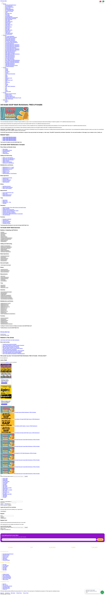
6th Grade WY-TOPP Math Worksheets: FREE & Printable (25, 453)
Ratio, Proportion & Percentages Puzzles (13, 97)
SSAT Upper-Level (9, 80)
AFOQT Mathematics (9, 7)
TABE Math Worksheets (10, 64)
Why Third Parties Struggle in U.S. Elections (11, 347)
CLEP (6, 12)
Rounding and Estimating (7, 177)
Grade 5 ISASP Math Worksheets (9, 138)
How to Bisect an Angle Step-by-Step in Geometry (12, 351)
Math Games (5, 559)
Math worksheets (15, 340)
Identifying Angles (4, 293)
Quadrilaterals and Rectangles (8, 209)
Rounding (2, 232)
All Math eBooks (6, 574)
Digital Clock (5, 201)
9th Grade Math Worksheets (10, 50)
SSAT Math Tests (8, 30)
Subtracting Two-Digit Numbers (9, 158)
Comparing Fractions (6, 223)
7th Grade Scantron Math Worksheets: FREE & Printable (25, 412)
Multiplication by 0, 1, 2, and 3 (8, 167)
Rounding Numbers (6, 151)
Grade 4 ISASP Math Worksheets (9, 137)
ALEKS (6, 69)
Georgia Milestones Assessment (11, 17)
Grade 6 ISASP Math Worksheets (9, 139)
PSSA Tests (7, 25)
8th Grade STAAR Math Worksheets (12, 62)
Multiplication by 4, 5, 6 (4, 304)
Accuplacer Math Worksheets (11, 37)
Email (1, 515)
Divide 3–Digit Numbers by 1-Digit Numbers (8, 313)
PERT (6, 81)
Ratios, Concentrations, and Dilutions (10, 349)
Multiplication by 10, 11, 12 (5, 306)
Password (2, 502)
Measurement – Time (7, 202)
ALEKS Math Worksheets (10, 39)
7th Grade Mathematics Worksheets (12, 48)
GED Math (5, 484)
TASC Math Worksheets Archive (11, 65)
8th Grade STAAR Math (7, 494)
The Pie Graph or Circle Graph (5, 265)
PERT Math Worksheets (10, 55)
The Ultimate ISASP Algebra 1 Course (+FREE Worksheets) (25, 425)
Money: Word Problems (7, 188)
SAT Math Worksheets (9, 58)
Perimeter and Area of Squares (8, 211)
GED (6, 74)
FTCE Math (7, 15)
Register (9, 505)
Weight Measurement (7, 195)
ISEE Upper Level (8, 78)
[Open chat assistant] (102, 592)
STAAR (6, 84)
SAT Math (5, 567)
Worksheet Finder (6, 554)
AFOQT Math (5, 478)
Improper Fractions (6, 222)
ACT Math (5, 568)
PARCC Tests (8, 22)
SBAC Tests (7, 27)
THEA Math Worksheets (10, 63)
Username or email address (5, 501)
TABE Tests (7, 32)
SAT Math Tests (8, 26)
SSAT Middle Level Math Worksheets (12, 60)
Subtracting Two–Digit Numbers (6, 247)
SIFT (6, 83)
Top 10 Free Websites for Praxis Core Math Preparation (13, 345)
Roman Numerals (3, 233)
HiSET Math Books (6, 575)
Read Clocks (5, 200)
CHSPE (6, 72)
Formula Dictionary (6, 560)
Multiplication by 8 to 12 (7, 169)
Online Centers (5, 557)
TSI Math (4, 497)
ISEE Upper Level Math (7, 487)
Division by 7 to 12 (6, 171)
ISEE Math (5, 569)
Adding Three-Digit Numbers (8, 159)
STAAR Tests (8, 31)
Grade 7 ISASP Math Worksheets (9, 140)
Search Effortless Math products (6, 476)
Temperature (3, 279)
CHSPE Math (5, 482)
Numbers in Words (4, 236)
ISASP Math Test (8, 340)
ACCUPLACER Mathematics (10, 4)
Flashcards (5, 558)
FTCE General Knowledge (10, 73)
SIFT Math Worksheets (9, 59)
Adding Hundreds (6, 160)
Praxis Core (7, 82)
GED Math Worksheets (9, 43)
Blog (6, 102)
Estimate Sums (5, 178)
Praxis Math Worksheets (10, 56)
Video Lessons (5, 579)
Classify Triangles (6, 208)
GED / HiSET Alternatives (10, 86)
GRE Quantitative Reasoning (10, 18)
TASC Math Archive (9, 33)
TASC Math (5, 496)
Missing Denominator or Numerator (6, 323)
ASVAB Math (5, 480)
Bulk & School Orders (7, 578)
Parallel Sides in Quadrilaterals (6, 295)
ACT (6, 89)
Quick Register (3, 511)
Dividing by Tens (6, 172)
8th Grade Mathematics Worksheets (12, 49)
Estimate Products (6, 180)
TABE (6, 85)
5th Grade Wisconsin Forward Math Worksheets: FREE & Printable (27, 446)
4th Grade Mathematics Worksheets (12, 45)
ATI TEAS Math (6, 565)
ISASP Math (2, 340)
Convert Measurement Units (8, 192)
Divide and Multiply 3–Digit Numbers (10, 173)
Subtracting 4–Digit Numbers (8, 162)
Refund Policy (19, 593)
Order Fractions (6, 220)
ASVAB (6, 70)
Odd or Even (5, 152)
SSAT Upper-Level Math (7, 489)
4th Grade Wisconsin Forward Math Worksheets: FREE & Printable (27, 439)
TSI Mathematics (8, 34)
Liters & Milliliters (3, 280)
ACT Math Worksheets (9, 36)
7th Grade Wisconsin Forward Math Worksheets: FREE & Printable (27, 466)
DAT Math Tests (8, 13)
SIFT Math (7, 28)
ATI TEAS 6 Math (6, 481)
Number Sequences (4, 240)
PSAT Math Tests (8, 24)
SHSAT (6, 79)
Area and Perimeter (6, 214)
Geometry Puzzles (8, 95)
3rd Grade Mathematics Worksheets (12, 44)
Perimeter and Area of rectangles (9, 212)
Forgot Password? (4, 505)
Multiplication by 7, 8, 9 (4, 305)
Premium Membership (7, 577)
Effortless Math (3, 0)
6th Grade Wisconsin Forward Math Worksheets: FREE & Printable (27, 460)
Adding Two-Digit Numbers (8, 157)
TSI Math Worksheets (9, 66)
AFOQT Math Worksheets (10, 38)
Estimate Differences (7, 179)
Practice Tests (5, 556)
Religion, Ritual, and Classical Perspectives (11, 346)
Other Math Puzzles (9, 98)
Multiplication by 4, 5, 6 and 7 (8, 168)
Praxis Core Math (6, 491)
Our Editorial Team (6, 587)
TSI (6, 87)
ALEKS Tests (7, 8)
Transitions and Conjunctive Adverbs (10, 344)
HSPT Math (7, 20)
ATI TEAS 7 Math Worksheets (11, 41)
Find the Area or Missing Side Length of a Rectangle (13, 213)
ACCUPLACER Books (7, 576)
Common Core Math (9, 11)
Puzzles (4, 92)
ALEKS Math (5, 479)
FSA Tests (7, 14)
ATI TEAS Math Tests (9, 10)
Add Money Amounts (7, 186)
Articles (6, 100)
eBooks (4, 3)
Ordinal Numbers (6, 153)
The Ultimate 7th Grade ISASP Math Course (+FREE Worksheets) (27, 419)
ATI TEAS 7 (7, 71)
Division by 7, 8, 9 (3, 310)
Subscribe (100, 539)
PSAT (6, 90)
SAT (6, 88)
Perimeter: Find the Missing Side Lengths (10, 210)
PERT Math (5, 490)
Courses (4, 67)
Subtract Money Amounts (8, 187)
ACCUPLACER (8, 91)
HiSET (6, 75)
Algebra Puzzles (8, 94)
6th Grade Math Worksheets (10, 47)
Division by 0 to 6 (6, 170)
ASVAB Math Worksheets (10, 40)
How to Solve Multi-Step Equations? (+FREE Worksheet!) (14, 353)
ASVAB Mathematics (9, 9)
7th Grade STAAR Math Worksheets (12, 61)
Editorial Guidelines (6, 588)
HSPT (6, 76)
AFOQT (6, 68)
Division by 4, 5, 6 (3, 309)
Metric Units (5, 193)
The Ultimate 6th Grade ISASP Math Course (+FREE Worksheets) (27, 432)
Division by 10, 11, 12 (4, 311)
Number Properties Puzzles (10, 93)
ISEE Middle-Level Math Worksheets (12, 54)
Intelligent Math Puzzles (10, 96)
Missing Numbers (6, 182)
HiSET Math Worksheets (10, 51)
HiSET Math (5, 485)
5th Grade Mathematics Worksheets (12, 46)
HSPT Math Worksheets (10, 52)
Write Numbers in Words (7, 150)
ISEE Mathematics (9, 21)
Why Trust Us (5, 585)
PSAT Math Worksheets (10, 57)
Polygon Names (3, 294)
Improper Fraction (4, 321)
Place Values (5, 149)
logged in (7, 362)
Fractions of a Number (7, 219)
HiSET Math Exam (8, 19)
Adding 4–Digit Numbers (7, 161)
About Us (4, 583)
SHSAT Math (5, 488)
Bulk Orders (13, 593)
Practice (5, 35)
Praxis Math (7, 23)
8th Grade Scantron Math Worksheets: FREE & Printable (13, 350)
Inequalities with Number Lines (6, 239)
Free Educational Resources (8, 553)
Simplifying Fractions (7, 221)
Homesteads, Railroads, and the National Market (12, 352)
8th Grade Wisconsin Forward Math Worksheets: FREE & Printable (27, 473)
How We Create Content (7, 586)
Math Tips (5, 99)
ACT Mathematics (8, 6)
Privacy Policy (25, 593)
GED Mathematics (8, 16)
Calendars (4, 203)
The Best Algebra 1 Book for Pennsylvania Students (13, 348)
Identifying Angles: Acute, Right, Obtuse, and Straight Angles (14, 207)
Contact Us (5, 589)
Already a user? (3, 518)
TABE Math (5, 495)
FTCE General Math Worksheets (11, 42)
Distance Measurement (7, 194)
